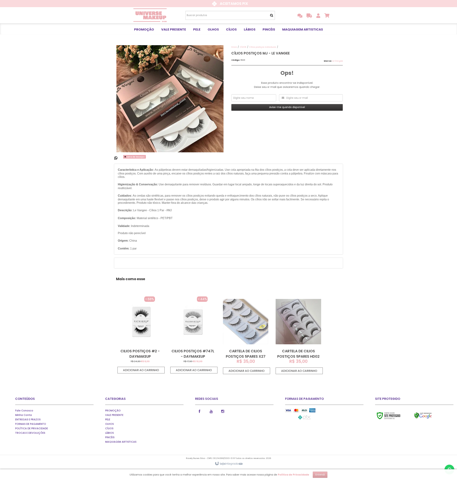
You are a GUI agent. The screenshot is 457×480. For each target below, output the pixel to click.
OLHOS (109, 424)
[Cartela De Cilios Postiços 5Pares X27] (245, 335)
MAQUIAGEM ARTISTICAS (120, 442)
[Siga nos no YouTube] (211, 411)
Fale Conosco (24, 410)
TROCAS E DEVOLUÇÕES (30, 433)
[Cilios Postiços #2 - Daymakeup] (140, 335)
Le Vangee (337, 60)
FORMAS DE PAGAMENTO (30, 424)
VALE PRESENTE (114, 415)
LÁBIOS (109, 433)
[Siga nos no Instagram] (222, 411)
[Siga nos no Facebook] (199, 411)
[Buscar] (271, 15)
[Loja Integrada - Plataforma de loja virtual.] (228, 463)
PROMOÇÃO (113, 410)
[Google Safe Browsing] (430, 415)
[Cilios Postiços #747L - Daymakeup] (193, 335)
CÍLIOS (243, 47)
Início (234, 47)
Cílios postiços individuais (262, 47)
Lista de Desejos (135, 156)
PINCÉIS (109, 437)
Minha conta (23, 415)
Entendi (320, 474)
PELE (107, 419)
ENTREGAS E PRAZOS (28, 419)
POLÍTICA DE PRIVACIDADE (31, 428)
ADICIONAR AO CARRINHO (141, 370)
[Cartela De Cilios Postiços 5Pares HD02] (298, 335)
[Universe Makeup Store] (150, 15)
